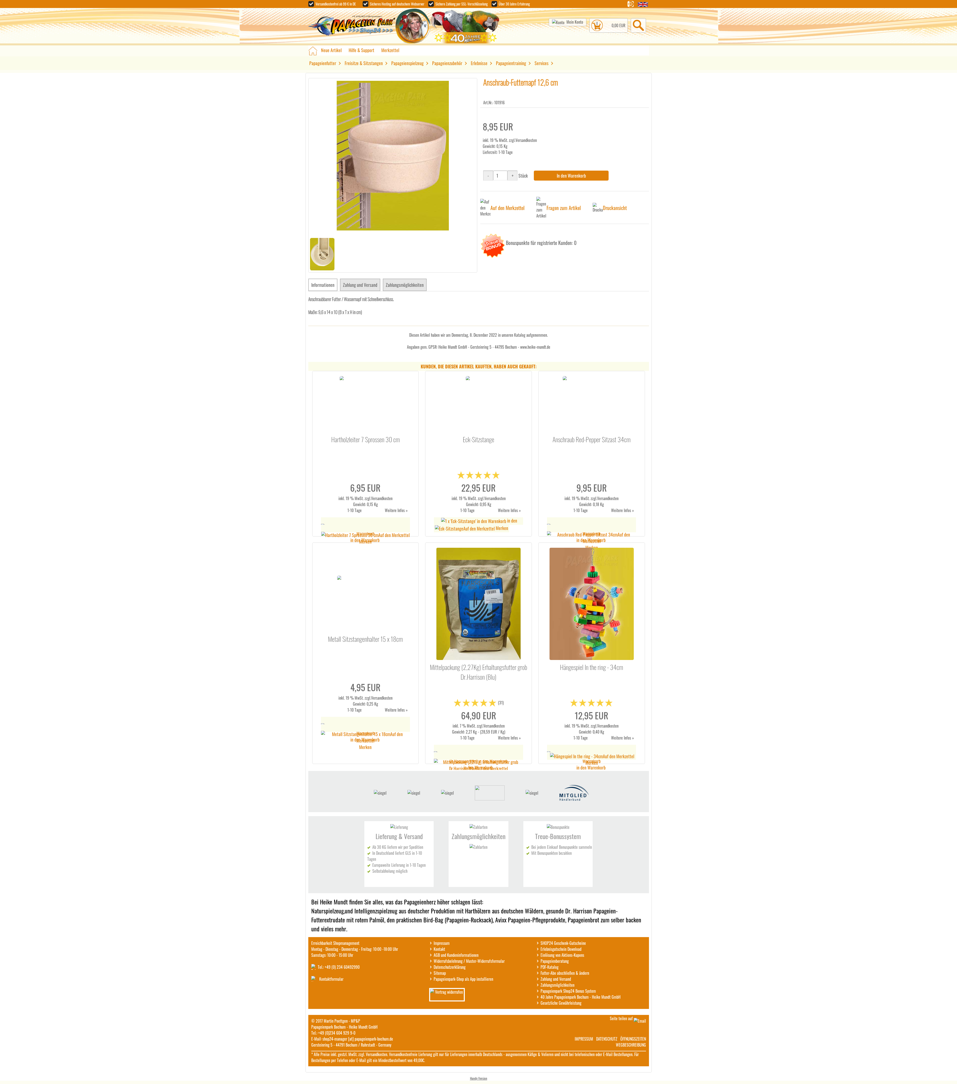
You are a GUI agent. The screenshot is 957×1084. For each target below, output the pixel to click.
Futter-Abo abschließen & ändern (565, 973)
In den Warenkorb (571, 175)
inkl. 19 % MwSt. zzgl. (354, 498)
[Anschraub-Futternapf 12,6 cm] (393, 229)
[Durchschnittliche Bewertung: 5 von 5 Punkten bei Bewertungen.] (478, 478)
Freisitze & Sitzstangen (364, 63)
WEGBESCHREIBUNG (631, 1045)
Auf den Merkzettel (507, 208)
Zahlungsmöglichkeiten (405, 285)
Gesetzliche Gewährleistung (561, 1003)
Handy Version (478, 1078)
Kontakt (439, 949)
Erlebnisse (479, 63)
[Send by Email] (640, 1021)
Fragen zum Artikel (564, 208)
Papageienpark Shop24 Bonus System (568, 991)
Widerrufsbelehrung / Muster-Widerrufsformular (469, 961)
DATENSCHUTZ (606, 1039)
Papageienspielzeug (407, 63)
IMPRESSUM (584, 1039)
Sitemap (440, 973)
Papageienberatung (555, 961)
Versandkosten (526, 140)
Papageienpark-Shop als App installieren (463, 979)
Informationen (322, 285)
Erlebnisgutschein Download (561, 949)
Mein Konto (574, 22)
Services (542, 63)
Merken (365, 541)
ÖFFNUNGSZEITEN (633, 1039)
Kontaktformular (331, 979)
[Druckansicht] (598, 208)
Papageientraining (511, 63)
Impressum (442, 943)
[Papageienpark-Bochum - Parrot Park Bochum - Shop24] (352, 26)
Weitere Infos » (396, 510)
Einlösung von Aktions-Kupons (562, 955)
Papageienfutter (322, 63)
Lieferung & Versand (399, 836)
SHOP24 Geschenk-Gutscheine (563, 943)
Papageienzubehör (447, 63)
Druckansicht (615, 208)
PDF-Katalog (549, 967)
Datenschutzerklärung (450, 967)
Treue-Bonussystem (558, 836)
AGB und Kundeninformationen (456, 955)
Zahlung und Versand (360, 285)
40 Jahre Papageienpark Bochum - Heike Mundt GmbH (581, 997)
